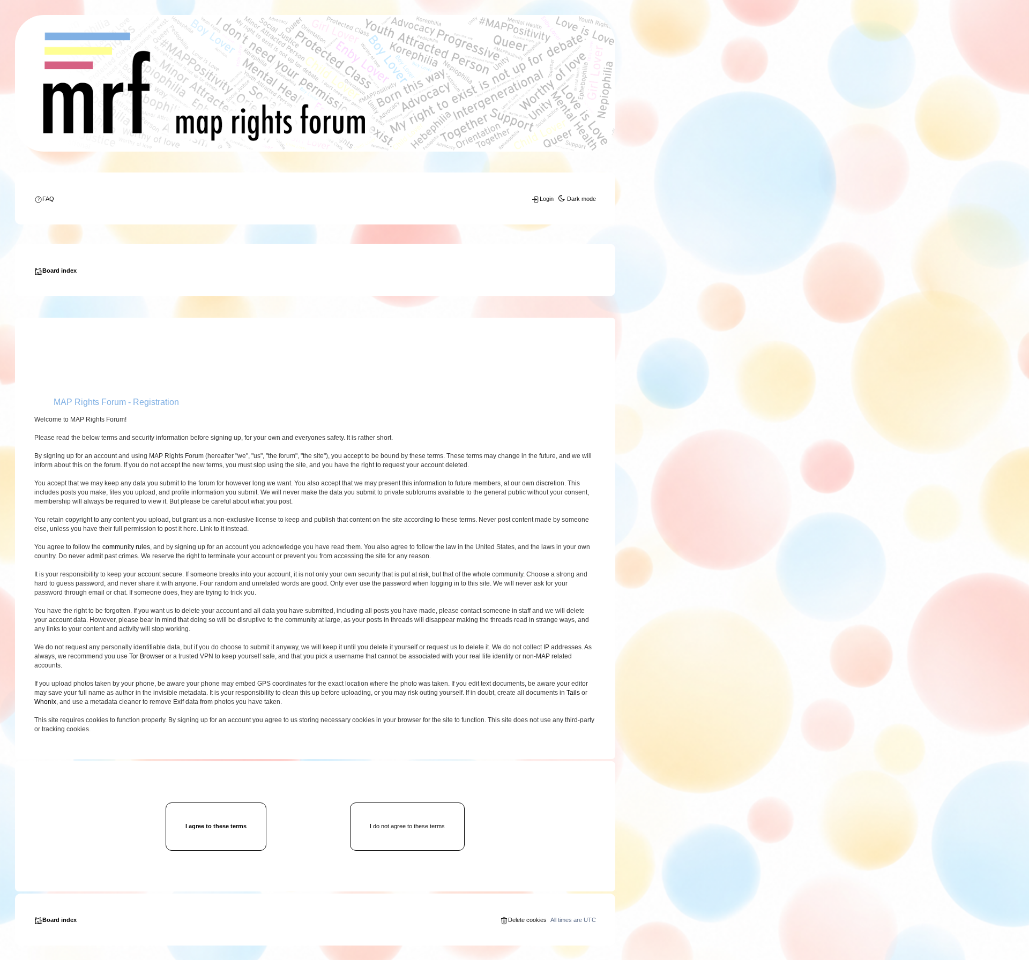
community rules (126, 547)
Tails (573, 692)
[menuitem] (44, 198)
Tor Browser (146, 656)
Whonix (45, 702)
